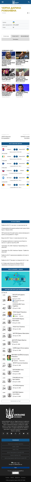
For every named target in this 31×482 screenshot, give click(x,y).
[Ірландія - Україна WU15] (15, 156)
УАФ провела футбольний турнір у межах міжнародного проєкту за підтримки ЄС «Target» (15, 233)
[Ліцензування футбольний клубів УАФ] (15, 458)
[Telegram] (6, 16)
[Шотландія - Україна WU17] (15, 177)
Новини (12, 477)
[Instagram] (7, 433)
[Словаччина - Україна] (15, 170)
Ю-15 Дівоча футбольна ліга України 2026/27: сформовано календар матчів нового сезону (13, 264)
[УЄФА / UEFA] (15, 447)
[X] (9, 16)
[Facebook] (3, 16)
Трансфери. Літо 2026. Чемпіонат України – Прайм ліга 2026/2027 (15, 251)
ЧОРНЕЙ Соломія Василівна (25, 137)
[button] (2, 2)
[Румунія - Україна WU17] (15, 184)
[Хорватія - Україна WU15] (15, 149)
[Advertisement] (15, 115)
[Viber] (13, 16)
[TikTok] (15, 433)
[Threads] (27, 433)
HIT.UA (14, 472)
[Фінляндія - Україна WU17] (15, 163)
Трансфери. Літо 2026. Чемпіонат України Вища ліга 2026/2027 (14, 246)
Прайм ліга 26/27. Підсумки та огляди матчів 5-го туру (15, 260)
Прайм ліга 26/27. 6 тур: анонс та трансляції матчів (14, 225)
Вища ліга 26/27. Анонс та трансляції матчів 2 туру (14, 238)
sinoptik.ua (20, 470)
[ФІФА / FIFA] (15, 450)
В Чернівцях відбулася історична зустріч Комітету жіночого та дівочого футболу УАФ (14, 242)
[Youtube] (23, 433)
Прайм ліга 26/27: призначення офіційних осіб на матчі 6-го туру (15, 256)
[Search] (29, 2)
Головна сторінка (5, 5)
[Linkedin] (20, 16)
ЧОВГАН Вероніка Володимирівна (6, 137)
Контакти (23, 477)
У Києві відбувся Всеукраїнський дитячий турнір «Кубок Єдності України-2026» (15, 229)
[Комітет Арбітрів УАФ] (15, 455)
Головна (7, 477)
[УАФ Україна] (15, 444)
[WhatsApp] (16, 16)
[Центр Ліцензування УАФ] (15, 452)
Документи (17, 477)
